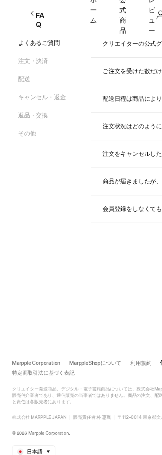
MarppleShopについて (95, 363)
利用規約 (140, 363)
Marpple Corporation (36, 363)
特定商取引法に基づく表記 (43, 373)
